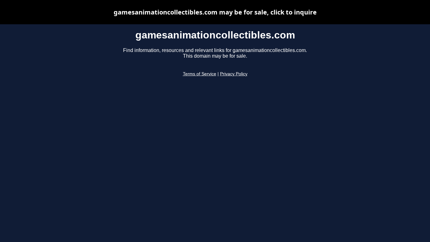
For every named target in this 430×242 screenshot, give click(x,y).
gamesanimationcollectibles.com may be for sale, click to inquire (215, 12)
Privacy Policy (233, 74)
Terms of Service (199, 74)
